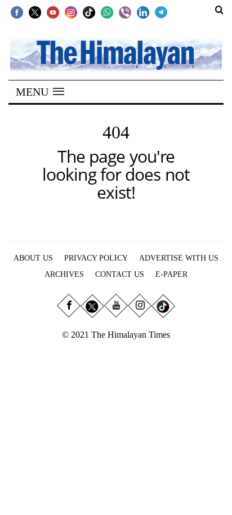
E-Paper (171, 274)
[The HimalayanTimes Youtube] (53, 11)
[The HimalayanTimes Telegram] (161, 11)
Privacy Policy (96, 258)
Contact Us (119, 274)
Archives (64, 274)
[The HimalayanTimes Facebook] (17, 11)
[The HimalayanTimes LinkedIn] (143, 11)
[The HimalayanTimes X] (35, 11)
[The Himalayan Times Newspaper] (116, 54)
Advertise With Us (178, 258)
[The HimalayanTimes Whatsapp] (107, 11)
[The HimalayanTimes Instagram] (71, 11)
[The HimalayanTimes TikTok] (89, 11)
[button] (40, 91)
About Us (33, 258)
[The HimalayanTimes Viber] (125, 11)
